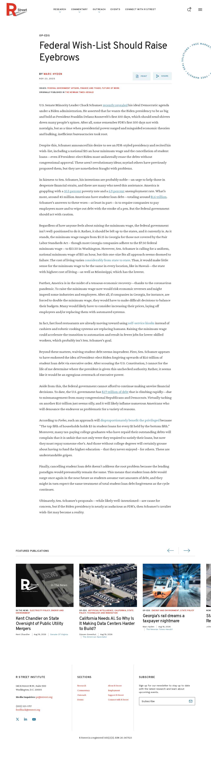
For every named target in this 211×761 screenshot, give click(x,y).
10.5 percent (72, 191)
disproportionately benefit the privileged (130, 420)
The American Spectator (95, 637)
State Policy (187, 610)
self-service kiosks (141, 323)
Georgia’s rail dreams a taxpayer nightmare (163, 618)
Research (81, 685)
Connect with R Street (140, 9)
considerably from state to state (107, 260)
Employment (114, 690)
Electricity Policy (40, 610)
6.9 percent (116, 191)
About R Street (115, 685)
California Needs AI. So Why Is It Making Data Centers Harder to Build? (107, 624)
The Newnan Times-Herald (79, 92)
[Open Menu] (200, 9)
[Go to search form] (189, 9)
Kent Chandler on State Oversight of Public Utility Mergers (39, 624)
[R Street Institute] (17, 9)
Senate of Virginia (59, 634)
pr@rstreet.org (44, 697)
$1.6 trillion (159, 197)
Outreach (99, 9)
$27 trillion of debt (115, 392)
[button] (162, 76)
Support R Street (116, 695)
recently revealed (115, 105)
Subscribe (191, 701)
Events (115, 9)
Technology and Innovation (102, 613)
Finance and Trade (90, 88)
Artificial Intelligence (100, 610)
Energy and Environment (165, 610)
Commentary (83, 690)
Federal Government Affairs (63, 88)
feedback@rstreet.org (28, 709)
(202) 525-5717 (24, 706)
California (120, 610)
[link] (17, 719)
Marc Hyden (53, 74)
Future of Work (111, 88)
